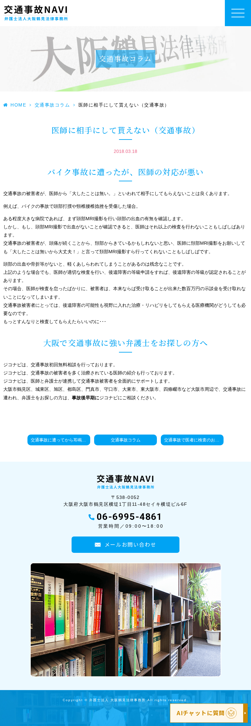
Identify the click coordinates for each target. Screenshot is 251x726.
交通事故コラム (52, 104)
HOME (18, 104)
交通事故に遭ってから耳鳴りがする (60, 440)
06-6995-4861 (129, 516)
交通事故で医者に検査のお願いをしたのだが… (194, 440)
